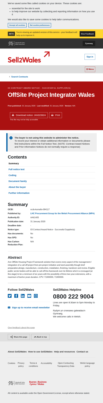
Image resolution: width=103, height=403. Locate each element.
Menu (91, 69)
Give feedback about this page (21, 328)
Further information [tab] (19, 193)
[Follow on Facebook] (16, 296)
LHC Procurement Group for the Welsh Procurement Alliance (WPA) (62, 213)
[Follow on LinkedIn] (23, 296)
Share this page (20, 337)
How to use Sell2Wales (40, 351)
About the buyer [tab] (17, 187)
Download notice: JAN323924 (30, 115)
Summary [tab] (14, 163)
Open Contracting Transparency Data (65, 364)
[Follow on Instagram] (36, 296)
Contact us (82, 351)
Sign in (90, 57)
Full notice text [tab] (16, 169)
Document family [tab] (18, 181)
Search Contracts (19, 77)
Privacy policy (21, 364)
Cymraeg (89, 43)
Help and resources (64, 351)
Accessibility (46, 363)
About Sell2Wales (17, 351)
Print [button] (57, 115)
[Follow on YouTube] (29, 296)
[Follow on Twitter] (10, 296)
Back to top (41, 337)
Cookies (11, 363)
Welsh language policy (87, 364)
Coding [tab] (12, 175)
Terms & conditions (33, 364)
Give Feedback (87, 34)
